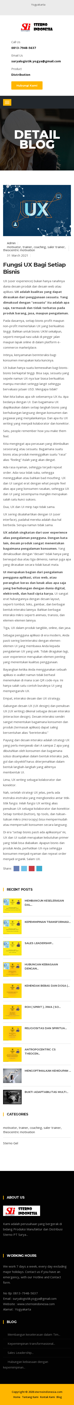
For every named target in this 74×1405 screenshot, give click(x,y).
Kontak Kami (47, 1397)
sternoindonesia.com (48, 1392)
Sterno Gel (10, 1143)
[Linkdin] (45, 11)
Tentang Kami (30, 1397)
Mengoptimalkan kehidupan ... (48, 1070)
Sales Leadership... (39, 943)
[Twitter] (32, 11)
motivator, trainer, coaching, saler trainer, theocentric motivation (34, 248)
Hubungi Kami (26, 85)
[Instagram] (38, 11)
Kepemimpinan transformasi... (48, 921)
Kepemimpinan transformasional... (31, 1343)
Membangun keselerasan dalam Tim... (34, 1334)
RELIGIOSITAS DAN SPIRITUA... (46, 1028)
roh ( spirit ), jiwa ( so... (42, 1006)
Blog (59, 1397)
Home (16, 1397)
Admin (11, 243)
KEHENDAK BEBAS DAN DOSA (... (47, 985)
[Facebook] (26, 11)
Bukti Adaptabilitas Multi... (46, 1092)
